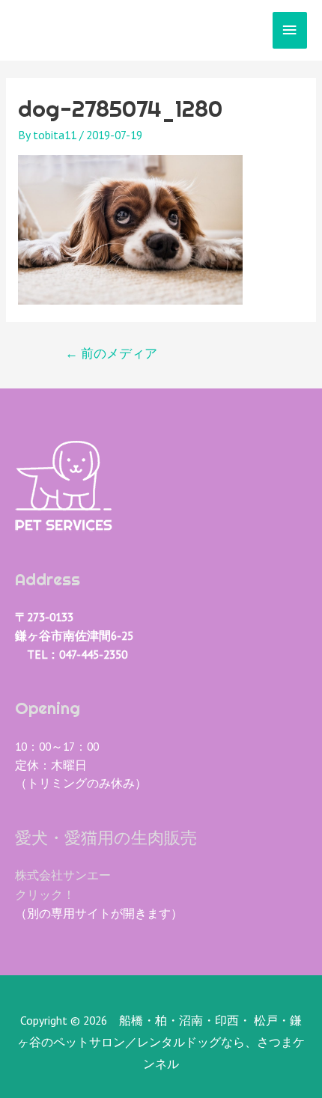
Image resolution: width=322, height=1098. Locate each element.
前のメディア (111, 353)
